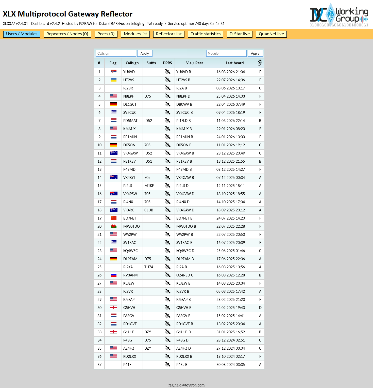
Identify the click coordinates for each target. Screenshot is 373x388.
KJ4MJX (129, 129)
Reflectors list (169, 34)
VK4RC (128, 210)
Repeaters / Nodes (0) (67, 34)
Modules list (135, 34)
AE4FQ (128, 349)
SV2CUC (130, 113)
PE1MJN (130, 137)
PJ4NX (128, 202)
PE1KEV (129, 162)
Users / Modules (21, 34)
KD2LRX (129, 357)
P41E (127, 365)
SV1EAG (129, 243)
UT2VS (128, 80)
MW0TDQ (131, 227)
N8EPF (128, 97)
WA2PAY (130, 235)
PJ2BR (128, 88)
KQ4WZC (130, 251)
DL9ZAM (130, 259)
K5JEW (128, 284)
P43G (127, 340)
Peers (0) (106, 34)
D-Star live (240, 34)
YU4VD (129, 72)
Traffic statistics (206, 34)
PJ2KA (128, 267)
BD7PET (129, 218)
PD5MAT (130, 121)
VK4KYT (129, 178)
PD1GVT (130, 324)
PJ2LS (127, 186)
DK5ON (129, 145)
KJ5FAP (128, 300)
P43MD (129, 170)
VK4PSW (130, 194)
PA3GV (128, 316)
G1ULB (128, 332)
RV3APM (130, 275)
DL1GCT (130, 105)
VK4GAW (130, 153)
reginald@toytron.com (186, 385)
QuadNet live (271, 34)
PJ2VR (128, 292)
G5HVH (129, 308)
